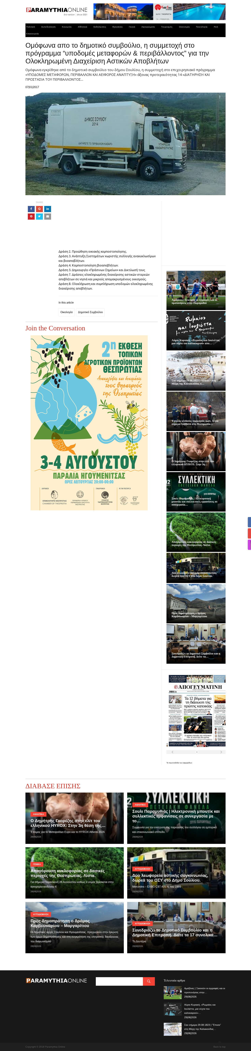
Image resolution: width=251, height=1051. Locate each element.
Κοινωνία (66, 27)
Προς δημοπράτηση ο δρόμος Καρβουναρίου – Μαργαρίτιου (189, 615)
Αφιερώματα (148, 27)
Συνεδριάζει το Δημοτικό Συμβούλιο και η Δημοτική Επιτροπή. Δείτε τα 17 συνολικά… (175, 932)
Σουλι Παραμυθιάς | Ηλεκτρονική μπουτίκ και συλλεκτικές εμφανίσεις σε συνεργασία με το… (176, 816)
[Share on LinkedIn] (47, 209)
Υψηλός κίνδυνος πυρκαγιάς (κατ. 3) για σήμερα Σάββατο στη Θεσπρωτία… (195, 422)
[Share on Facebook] (31, 209)
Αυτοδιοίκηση (48, 27)
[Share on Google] (39, 209)
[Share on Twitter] (39, 216)
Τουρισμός (166, 27)
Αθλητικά (82, 27)
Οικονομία (184, 27)
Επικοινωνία (32, 33)
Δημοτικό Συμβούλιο (90, 312)
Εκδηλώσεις (100, 27)
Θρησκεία (117, 27)
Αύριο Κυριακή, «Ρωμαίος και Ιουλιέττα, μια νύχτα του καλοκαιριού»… (199, 1008)
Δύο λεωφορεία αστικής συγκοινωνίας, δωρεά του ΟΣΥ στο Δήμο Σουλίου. (194, 574)
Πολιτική (30, 27)
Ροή (216, 27)
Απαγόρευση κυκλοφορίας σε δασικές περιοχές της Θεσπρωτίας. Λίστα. (194, 543)
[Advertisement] (108, 225)
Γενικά (132, 27)
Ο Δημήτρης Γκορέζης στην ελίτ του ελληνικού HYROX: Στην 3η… (193, 463)
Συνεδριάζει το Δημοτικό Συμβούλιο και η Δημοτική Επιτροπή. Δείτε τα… (196, 655)
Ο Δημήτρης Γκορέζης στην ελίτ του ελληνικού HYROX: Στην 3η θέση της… (68, 823)
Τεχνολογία (201, 27)
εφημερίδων (187, 763)
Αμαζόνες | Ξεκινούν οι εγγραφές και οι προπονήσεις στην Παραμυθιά (194, 301)
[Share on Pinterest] (31, 216)
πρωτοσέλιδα (174, 763)
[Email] (47, 216)
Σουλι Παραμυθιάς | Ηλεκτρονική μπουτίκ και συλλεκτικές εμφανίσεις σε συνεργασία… (195, 501)
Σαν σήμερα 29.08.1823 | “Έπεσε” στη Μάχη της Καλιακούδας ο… (194, 382)
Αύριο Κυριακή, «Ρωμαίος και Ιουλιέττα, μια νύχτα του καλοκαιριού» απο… (196, 342)
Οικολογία (66, 312)
